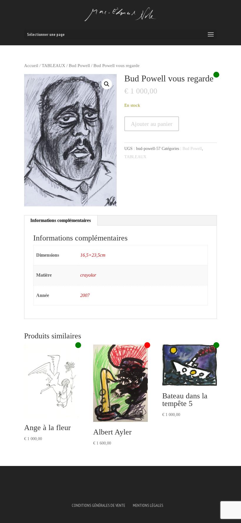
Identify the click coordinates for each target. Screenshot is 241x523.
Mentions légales (148, 505)
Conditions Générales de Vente (98, 505)
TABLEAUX (53, 65)
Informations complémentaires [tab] (60, 220)
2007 (85, 295)
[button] (106, 84)
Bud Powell (79, 65)
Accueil (31, 65)
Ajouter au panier (152, 124)
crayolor (88, 275)
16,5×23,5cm (93, 255)
